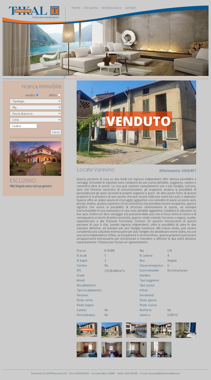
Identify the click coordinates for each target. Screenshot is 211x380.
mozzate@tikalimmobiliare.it (164, 373)
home (76, 7)
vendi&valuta (111, 7)
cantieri (130, 7)
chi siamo (91, 7)
